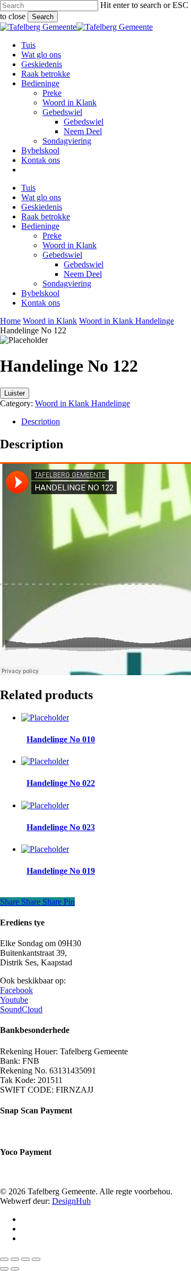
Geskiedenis (41, 206)
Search (43, 17)
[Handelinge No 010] (45, 717)
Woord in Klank (69, 245)
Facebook (16, 990)
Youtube (14, 999)
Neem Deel (83, 273)
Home (10, 320)
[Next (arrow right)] (15, 1268)
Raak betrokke (45, 216)
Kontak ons (40, 302)
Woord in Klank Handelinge (126, 320)
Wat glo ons (41, 197)
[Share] (25, 1259)
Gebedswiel (62, 254)
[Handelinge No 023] (45, 805)
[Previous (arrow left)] (4, 1268)
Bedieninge (40, 226)
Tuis (28, 187)
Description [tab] (40, 421)
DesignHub (71, 1201)
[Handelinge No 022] (45, 761)
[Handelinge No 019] (45, 849)
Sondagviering (66, 283)
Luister (14, 393)
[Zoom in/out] (4, 1259)
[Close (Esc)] (36, 1259)
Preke (52, 235)
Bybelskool (40, 293)
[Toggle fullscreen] (15, 1259)
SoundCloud (21, 1009)
